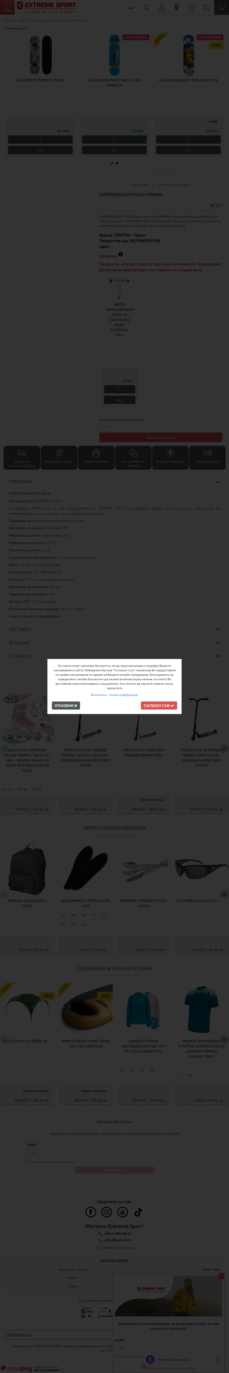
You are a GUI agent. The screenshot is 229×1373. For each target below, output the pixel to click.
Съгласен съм (157, 705)
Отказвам (64, 705)
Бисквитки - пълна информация (114, 695)
